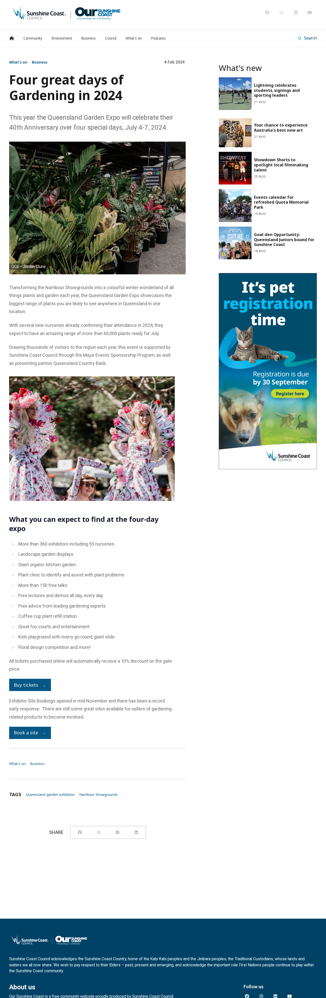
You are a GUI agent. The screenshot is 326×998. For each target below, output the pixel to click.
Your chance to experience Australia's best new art (266, 121)
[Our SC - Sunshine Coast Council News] (66, 12)
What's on (18, 62)
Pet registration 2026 (240, 276)
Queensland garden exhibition (50, 794)
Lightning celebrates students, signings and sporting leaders (263, 84)
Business (39, 62)
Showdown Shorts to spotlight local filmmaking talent (266, 159)
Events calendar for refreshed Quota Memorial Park (265, 196)
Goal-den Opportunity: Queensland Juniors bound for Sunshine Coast (261, 233)
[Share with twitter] (98, 832)
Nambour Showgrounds (98, 794)
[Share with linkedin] (136, 832)
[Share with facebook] (80, 832)
